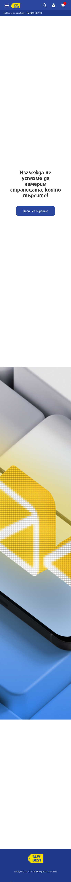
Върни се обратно (35, 211)
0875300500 (35, 13)
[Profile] (53, 6)
